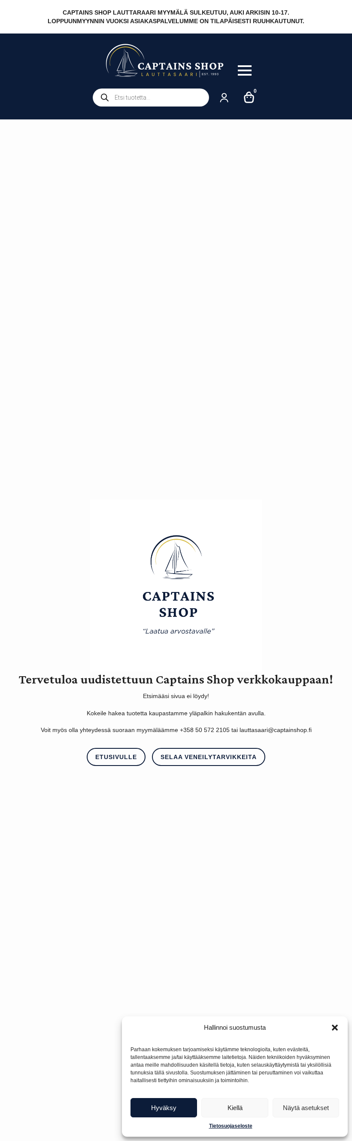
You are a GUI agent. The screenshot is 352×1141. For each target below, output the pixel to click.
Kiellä (235, 1107)
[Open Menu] (245, 70)
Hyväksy (163, 1107)
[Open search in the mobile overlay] (150, 97)
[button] (335, 1027)
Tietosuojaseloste (230, 1126)
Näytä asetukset (306, 1107)
